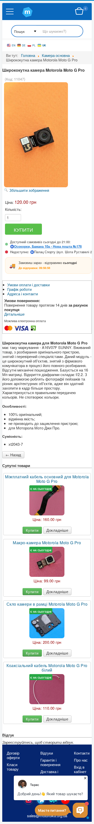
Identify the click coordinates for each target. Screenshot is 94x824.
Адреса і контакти (22, 294)
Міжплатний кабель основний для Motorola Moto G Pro (47, 479)
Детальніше (14, 314)
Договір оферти (13, 755)
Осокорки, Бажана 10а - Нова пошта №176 (48, 246)
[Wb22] (79, 11)
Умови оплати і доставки (28, 285)
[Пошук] (47, 31)
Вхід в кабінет (80, 769)
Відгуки (46, 753)
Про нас (81, 760)
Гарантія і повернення (49, 762)
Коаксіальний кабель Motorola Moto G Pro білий (47, 667)
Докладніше (57, 530)
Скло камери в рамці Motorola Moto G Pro (47, 604)
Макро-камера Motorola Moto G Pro (47, 542)
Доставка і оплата (49, 773)
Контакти (81, 753)
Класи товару (13, 766)
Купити (32, 530)
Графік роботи (19, 289)
